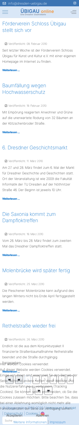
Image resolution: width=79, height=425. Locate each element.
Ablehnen (42, 415)
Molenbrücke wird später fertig (36, 270)
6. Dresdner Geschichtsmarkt (34, 148)
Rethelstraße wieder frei (28, 326)
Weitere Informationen (30, 422)
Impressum (58, 422)
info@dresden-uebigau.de (27, 3)
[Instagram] (75, 3)
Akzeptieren (14, 415)
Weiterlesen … (11, 70)
